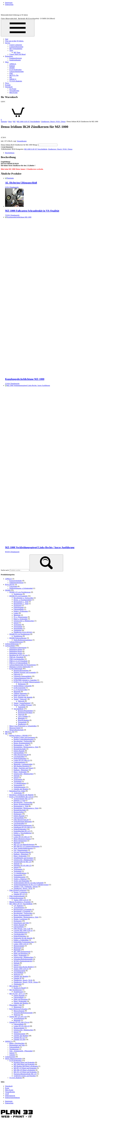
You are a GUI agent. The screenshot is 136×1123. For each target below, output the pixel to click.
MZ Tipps (17, 52)
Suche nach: (5, 570)
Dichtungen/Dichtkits (25, 712)
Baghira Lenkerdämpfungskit (23, 739)
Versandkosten (14, 91)
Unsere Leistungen (15, 45)
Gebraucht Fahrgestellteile (22, 676)
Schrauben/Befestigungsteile (23, 959)
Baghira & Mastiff (20, 988)
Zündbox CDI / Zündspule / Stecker (26, 886)
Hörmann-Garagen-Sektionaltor (20, 667)
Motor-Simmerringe (20, 841)
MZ (10, 77)
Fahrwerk (17, 674)
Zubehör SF (18, 978)
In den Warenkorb (7, 147)
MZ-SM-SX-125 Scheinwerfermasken (26, 846)
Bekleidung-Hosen (15, 651)
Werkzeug (17, 974)
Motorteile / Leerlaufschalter (23, 764)
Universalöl (13, 586)
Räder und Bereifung (21, 953)
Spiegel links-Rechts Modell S (24, 967)
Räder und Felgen (20, 695)
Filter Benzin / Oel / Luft (22, 928)
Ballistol (12, 66)
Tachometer (17, 625)
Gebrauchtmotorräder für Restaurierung (22, 665)
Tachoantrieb (18, 779)
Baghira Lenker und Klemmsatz (24, 737)
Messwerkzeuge (19, 1011)
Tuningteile (21, 707)
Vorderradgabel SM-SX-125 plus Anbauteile (28, 883)
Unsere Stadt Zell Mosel (17, 54)
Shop (7, 62)
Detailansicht (14, 187)
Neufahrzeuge (18, 992)
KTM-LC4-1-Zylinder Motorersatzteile (27, 682)
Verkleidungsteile (19, 787)
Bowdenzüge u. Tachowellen (23, 598)
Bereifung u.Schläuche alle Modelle (21, 795)
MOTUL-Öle (13, 75)
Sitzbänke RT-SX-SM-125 (22, 865)
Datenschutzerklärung (12, 1097)
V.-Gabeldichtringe (20, 873)
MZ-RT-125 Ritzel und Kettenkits (25, 1068)
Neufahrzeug (18, 594)
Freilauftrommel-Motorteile (23, 821)
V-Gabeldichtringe (20, 783)
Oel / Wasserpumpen (21, 850)
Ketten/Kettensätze (20, 758)
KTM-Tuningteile (20, 688)
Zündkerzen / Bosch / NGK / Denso (53, 121)
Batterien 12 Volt (19, 800)
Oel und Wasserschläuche (22, 852)
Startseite (4, 121)
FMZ (11, 73)
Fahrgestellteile (19, 609)
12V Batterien (18, 906)
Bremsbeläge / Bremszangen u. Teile (26, 747)
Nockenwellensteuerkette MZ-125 (25, 1074)
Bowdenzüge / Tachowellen (23, 741)
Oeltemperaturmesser (16, 582)
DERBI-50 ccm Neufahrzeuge (19, 634)
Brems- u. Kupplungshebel (23, 600)
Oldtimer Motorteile (20, 693)
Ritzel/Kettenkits (23, 720)
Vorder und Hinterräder (21, 881)
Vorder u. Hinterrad (20, 879)
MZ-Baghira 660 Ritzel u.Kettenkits (26, 1066)
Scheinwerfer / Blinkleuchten (23, 774)
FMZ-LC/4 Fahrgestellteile (18, 663)
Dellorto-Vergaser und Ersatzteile (25, 672)
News (7, 83)
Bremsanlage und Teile (17, 1045)
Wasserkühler (18, 628)
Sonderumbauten (15, 60)
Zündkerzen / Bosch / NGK (23, 888)
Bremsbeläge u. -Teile (21, 604)
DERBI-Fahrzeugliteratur (17, 638)
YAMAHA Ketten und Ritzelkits (25, 1076)
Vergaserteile (18, 626)
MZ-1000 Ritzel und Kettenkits (24, 1064)
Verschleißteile (18, 709)
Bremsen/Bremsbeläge (21, 670)
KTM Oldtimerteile (15, 669)
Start (6, 39)
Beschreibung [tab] (9, 153)
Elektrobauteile (19, 607)
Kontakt (8, 85)
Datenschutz (9, 4)
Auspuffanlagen (19, 907)
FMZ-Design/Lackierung (17, 890)
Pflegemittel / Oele (15, 1005)
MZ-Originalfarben (15, 48)
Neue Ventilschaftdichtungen (23, 848)
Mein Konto (13, 92)
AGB (7, 1094)
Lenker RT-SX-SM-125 (22, 760)
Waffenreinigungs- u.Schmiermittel (21, 588)
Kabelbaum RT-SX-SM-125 (23, 827)
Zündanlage (18, 630)
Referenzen (9, 56)
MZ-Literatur (13, 986)
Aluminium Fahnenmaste (17, 647)
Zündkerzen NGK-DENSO (23, 632)
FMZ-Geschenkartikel (16, 659)
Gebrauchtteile (10, 646)
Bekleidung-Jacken (15, 653)
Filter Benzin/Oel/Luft (21, 755)
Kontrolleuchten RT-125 (22, 831)
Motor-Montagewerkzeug (22, 839)
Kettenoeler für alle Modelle (23, 938)
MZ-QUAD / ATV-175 (17, 993)
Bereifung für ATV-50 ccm (18, 655)
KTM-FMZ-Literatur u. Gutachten (25, 680)
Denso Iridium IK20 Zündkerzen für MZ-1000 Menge (19, 145)
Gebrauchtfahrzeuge (16, 642)
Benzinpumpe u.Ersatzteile (23, 909)
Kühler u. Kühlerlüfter (21, 940)
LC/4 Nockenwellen (20, 690)
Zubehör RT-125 (19, 894)
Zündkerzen (22, 724)
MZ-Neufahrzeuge (15, 990)
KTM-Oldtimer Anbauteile (23, 686)
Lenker (16, 613)
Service (7, 43)
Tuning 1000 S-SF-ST (21, 900)
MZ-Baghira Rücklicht (21, 766)
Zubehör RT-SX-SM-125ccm (19, 1022)
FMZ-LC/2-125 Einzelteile (18, 661)
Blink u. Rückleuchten (16, 1043)
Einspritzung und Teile (21, 923)
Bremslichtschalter (20, 749)
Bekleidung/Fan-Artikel (17, 791)
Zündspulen (18, 984)
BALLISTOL (9, 584)
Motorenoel (17, 948)
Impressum (8, 3)
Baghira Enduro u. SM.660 (18, 735)
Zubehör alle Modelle (21, 789)
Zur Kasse (12, 89)
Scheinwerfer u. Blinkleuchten (24, 621)
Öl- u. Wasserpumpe (20, 617)
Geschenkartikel (19, 756)
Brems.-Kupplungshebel (22, 743)
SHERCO (12, 79)
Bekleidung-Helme (15, 649)
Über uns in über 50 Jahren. (14, 41)
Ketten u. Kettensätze (21, 611)
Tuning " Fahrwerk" (20, 699)
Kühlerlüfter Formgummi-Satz (24, 942)
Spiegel (16, 623)
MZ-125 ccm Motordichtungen (24, 844)
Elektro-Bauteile (19, 751)
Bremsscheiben (19, 812)
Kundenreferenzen (15, 58)
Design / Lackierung (20, 892)
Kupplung (17, 835)
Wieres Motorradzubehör (13, 1058)
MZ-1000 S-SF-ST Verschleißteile (28, 121)
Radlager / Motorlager (21, 770)
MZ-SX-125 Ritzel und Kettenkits (25, 1072)
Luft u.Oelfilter (23, 716)
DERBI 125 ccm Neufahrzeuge (20, 592)
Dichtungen (17, 605)
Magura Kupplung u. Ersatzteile (20, 902)
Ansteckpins (18, 793)
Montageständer (19, 946)
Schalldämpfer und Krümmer (23, 858)
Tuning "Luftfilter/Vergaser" (23, 705)
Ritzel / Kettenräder (20, 772)
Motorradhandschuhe (16, 730)
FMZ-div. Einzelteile (16, 657)
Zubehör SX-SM (19, 1039)
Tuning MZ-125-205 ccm (17, 1016)
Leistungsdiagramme (16, 47)
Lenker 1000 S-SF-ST (21, 944)
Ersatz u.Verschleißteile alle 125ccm (21, 797)
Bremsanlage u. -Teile (21, 602)
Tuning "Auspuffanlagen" (22, 703)
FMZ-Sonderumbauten (17, 896)
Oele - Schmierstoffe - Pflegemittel (21, 1051)
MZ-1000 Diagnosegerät (22, 951)
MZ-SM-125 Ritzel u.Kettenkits (24, 1070)
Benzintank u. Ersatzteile (22, 911)
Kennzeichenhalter (15, 581)
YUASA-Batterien (15, 81)
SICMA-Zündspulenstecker (23, 961)
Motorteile (17, 615)
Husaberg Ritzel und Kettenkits (24, 1062)
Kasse (7, 1088)
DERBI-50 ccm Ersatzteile (18, 596)
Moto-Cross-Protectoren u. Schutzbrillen (22, 726)
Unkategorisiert (10, 1057)
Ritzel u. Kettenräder (21, 619)
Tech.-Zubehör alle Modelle (23, 697)
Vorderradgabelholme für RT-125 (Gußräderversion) (31, 885)
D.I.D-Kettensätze (15, 70)
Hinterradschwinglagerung (22, 825)
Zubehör (12, 1055)
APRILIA (12, 64)
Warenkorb (9, 87)
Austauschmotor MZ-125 (22, 799)
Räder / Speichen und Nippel (23, 768)
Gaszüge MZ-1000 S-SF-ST (23, 930)
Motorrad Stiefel (14, 728)
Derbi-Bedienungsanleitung (23, 640)
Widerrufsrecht (10, 1096)
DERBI (12, 68)
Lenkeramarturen (19, 762)
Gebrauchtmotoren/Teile (22, 678)
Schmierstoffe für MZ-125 (22, 862)
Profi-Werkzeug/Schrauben (18, 1009)
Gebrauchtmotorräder (16, 71)
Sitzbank (16, 776)
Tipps (11, 50)
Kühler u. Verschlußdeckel (22, 833)
